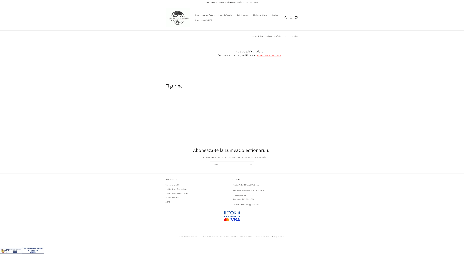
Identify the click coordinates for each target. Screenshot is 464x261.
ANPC (168, 202)
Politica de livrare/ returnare (177, 193)
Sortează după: (258, 36)
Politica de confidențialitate (229, 237)
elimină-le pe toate (269, 55)
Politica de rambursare (210, 237)
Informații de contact (278, 237)
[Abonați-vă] (251, 164)
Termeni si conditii (173, 185)
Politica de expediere (262, 237)
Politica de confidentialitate (176, 189)
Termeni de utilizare (246, 237)
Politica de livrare (172, 198)
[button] (208, 15)
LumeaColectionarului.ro (192, 237)
